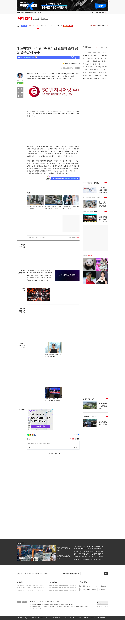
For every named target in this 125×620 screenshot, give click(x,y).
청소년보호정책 (56, 617)
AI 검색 (24, 25)
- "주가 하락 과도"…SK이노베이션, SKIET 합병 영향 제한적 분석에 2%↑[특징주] (31, 590)
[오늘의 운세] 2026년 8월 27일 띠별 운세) (37, 280)
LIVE (18, 12)
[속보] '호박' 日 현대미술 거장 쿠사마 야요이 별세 (87, 548)
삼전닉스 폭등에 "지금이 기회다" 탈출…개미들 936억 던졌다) (42, 272)
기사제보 (92, 617)
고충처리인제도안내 (69, 617)
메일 (18, 92)
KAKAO (18, 96)
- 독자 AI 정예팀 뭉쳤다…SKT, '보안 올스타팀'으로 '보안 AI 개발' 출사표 (31, 585)
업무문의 (40, 617)
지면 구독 (77, 237)
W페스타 (96, 586)
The (105, 25)
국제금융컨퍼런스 (91, 589)
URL (21, 96)
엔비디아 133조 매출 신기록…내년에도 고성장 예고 (88, 554)
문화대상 (82, 586)
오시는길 (34, 617)
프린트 (21, 92)
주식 (38, 25)
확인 (106, 573)
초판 (103, 12)
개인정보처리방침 (101, 617)
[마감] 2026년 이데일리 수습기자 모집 (34, 573)
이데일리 (32, 18)
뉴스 (97, 47)
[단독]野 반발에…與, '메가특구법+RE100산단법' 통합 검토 (89, 551)
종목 (42, 25)
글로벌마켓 (58, 25)
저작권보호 (78, 617)
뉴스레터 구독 (71, 237)
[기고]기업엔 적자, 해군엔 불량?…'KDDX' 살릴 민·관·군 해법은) (43, 275)
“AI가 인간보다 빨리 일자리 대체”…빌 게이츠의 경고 (88, 559)
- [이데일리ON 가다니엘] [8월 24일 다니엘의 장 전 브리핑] (62, 587)
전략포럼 (89, 586)
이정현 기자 (20, 80)
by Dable (23, 312)
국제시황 (51, 25)
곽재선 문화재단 (102, 589)
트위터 (21, 89)
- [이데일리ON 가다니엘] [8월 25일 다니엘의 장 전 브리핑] (62, 585)
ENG (93, 12)
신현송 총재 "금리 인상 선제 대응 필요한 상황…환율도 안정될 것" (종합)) (45, 270)
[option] (62, 6)
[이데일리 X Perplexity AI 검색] (48, 57)
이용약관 (47, 617)
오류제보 (86, 617)
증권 (33, 25)
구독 (97, 12)
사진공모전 (103, 586)
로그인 (106, 12)
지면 (100, 12)
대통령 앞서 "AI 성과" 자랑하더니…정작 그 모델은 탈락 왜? (90, 546)
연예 (106, 47)
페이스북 (18, 89)
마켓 (99, 25)
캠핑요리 (82, 589)
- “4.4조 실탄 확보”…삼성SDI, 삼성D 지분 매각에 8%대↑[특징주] (31, 587)
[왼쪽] (47, 288)
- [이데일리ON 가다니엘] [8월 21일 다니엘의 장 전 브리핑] (62, 590)
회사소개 (20, 617)
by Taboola (22, 249)
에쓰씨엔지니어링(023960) (50, 74)
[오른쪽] (49, 288)
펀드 (46, 25)
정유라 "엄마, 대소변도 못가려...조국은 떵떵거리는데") (41, 277)
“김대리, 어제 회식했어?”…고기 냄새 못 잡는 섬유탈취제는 (89, 556)
